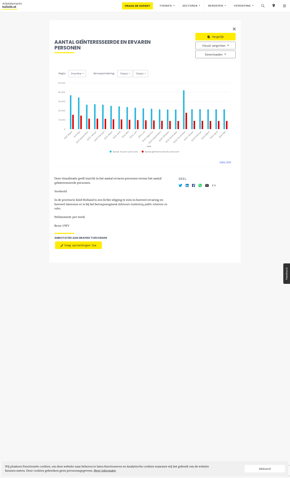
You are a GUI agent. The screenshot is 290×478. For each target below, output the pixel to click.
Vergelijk (217, 36)
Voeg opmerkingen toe (79, 245)
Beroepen (216, 5)
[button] (263, 6)
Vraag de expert (137, 5)
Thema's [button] (166, 5)
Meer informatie (105, 470)
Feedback (286, 273)
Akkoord (265, 468)
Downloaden (214, 54)
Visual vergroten (214, 45)
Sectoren (190, 5)
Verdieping (242, 5)
